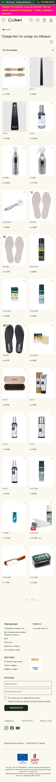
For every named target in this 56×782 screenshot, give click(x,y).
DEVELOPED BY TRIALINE (35, 743)
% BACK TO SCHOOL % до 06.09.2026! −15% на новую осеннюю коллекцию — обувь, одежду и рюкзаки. (27, 10)
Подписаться (16, 708)
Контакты (8, 642)
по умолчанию (10, 50)
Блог (6, 639)
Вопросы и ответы (12, 646)
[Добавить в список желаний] (24, 59)
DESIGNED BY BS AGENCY (14, 743)
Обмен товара (10, 665)
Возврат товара (11, 669)
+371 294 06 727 (27, 721)
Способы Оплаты (40, 628)
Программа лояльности (14, 628)
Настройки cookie (12, 650)
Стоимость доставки (13, 662)
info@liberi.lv (9, 721)
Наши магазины (23, 2)
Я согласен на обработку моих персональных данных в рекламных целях (29, 700)
